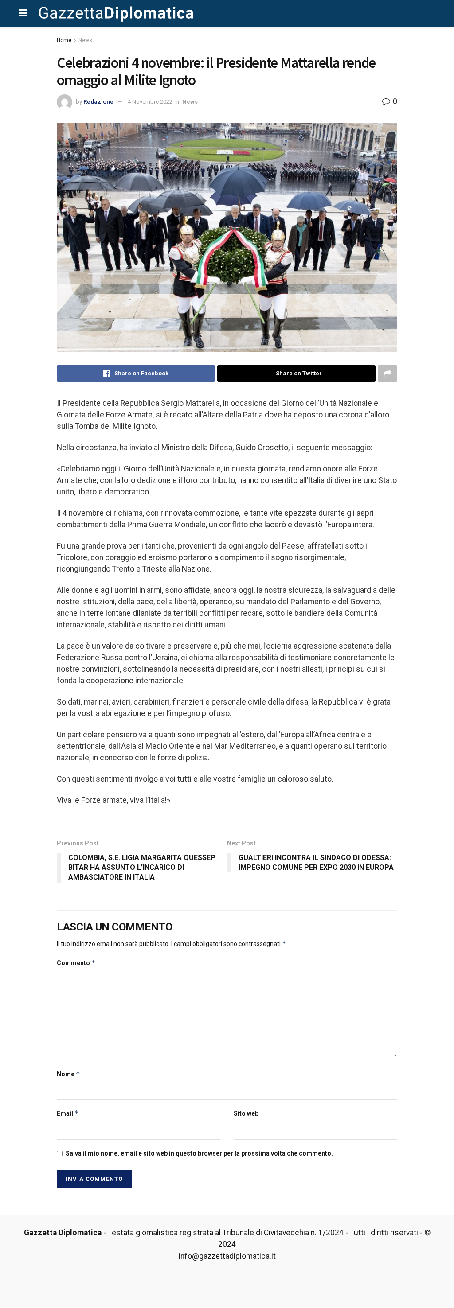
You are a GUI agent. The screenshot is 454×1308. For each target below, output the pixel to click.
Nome (68, 1074)
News (85, 40)
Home (64, 40)
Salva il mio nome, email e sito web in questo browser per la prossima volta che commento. (199, 1153)
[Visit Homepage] (116, 13)
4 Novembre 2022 (150, 101)
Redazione (98, 101)
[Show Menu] (23, 13)
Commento (76, 962)
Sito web (246, 1113)
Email (68, 1113)
